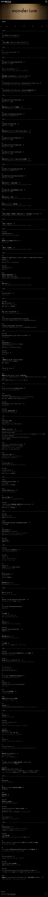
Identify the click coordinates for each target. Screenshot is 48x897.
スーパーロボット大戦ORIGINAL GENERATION (12, 675)
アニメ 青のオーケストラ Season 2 (9, 35)
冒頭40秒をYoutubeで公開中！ (9, 432)
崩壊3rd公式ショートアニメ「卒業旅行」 (11, 107)
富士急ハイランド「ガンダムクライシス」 (11, 660)
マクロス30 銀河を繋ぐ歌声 (8, 410)
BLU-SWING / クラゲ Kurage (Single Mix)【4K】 (12, 62)
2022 (42, 26)
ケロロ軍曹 (4, 613)
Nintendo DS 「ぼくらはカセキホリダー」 (11, 629)
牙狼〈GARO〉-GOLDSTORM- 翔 (9, 311)
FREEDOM (4, 622)
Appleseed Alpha (5, 342)
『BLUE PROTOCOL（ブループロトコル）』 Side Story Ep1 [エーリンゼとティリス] (20, 83)
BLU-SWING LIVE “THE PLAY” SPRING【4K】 (11, 138)
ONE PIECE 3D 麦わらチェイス (8, 490)
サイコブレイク (5, 352)
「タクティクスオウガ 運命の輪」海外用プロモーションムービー (16, 504)
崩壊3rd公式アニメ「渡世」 (8, 197)
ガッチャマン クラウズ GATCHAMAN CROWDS (12, 388)
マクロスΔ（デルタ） (7, 293)
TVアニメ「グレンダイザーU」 (9, 69)
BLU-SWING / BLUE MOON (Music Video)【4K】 (12, 114)
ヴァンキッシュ (5, 515)
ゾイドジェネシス (6, 817)
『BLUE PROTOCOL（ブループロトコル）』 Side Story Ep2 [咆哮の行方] (18, 90)
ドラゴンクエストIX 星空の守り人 (10, 549)
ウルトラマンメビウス (7, 746)
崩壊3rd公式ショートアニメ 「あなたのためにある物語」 (15, 159)
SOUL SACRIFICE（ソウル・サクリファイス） (12, 403)
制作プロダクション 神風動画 (8, 484)
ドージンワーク (5, 667)
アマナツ (4, 565)
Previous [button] (1, 26)
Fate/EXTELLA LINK (6, 233)
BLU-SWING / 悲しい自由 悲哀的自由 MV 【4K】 (12, 190)
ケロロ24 (4, 739)
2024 (24, 26)
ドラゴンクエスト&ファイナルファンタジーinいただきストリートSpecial (18, 870)
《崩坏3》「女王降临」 (7, 247)
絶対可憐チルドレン (6, 582)
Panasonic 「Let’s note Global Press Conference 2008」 (14, 599)
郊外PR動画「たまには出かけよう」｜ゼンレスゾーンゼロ (15, 76)
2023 (33, 26)
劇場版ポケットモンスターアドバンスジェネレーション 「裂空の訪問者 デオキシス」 (21, 877)
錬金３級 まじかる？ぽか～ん (9, 753)
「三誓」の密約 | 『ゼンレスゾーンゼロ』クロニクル (14, 42)
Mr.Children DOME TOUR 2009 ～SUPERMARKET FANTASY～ (15, 522)
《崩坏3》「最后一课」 (7, 223)
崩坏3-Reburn (5, 283)
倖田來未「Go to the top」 (8, 429)
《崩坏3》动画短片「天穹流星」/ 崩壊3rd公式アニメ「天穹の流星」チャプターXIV (20, 213)
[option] (6, 26)
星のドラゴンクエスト (7, 303)
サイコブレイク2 (5, 267)
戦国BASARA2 (5, 730)
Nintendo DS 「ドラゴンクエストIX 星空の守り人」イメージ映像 (16, 653)
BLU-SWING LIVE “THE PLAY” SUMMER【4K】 (12, 145)
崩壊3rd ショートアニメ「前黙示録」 (10, 204)
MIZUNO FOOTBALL (6, 574)
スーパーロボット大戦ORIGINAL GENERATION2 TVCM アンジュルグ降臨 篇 (18, 849)
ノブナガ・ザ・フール (7, 368)
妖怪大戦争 (4, 794)
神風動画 (4, 567)
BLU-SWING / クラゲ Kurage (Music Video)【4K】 (12, 169)
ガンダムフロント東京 (7, 454)
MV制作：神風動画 (6, 438)
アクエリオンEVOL (6, 463)
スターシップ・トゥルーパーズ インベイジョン (12, 444)
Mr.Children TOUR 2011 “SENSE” (9, 481)
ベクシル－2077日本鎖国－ (8, 691)
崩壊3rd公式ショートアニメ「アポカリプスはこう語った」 (15, 131)
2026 (6, 26)
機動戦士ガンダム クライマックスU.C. (10, 769)
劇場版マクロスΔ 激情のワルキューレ (10, 240)
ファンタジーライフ (6, 470)
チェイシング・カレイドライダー (9, 52)
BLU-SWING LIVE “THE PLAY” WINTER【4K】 (11, 100)
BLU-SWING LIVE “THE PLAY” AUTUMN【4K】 (12, 152)
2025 (15, 26)
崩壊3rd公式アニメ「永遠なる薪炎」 (10, 183)
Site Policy (3, 891)
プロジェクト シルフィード (8, 722)
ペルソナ (4, 556)
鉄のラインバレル (6, 592)
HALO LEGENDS (5, 529)
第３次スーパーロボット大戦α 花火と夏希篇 (12, 787)
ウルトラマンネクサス (7, 856)
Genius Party (4, 682)
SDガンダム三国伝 (6, 497)
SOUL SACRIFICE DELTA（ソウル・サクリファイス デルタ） (15, 335)
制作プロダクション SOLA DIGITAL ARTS (11, 449)
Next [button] (47, 26)
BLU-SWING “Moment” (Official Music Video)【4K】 (13, 176)
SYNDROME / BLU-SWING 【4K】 (9, 124)
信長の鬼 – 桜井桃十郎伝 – (8, 274)
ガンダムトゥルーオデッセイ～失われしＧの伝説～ (13, 808)
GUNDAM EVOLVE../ (6, 827)
